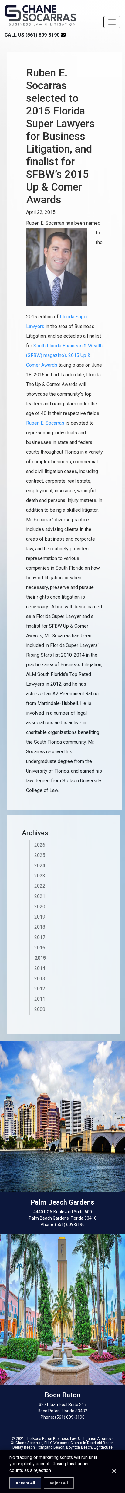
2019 (39, 917)
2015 (40, 958)
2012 (39, 989)
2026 (39, 845)
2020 (39, 906)
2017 (39, 937)
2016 (39, 948)
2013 (39, 978)
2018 (39, 927)
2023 (39, 876)
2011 (39, 999)
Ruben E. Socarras (45, 423)
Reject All (59, 1483)
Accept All (25, 1483)
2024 (39, 865)
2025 (39, 855)
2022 (39, 886)
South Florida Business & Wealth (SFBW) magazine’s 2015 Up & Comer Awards (64, 355)
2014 (39, 968)
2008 (39, 1009)
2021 (39, 896)
